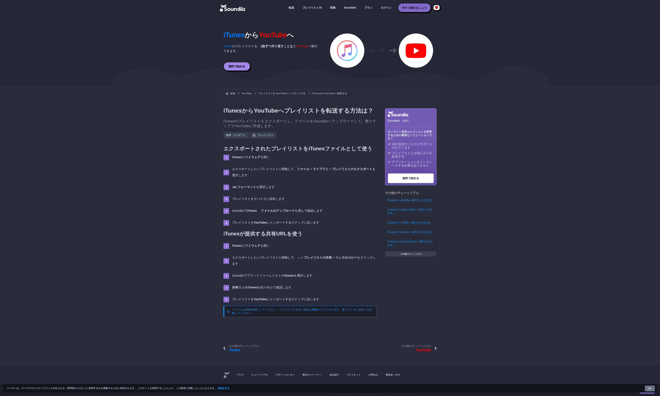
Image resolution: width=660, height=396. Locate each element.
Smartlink (350, 7)
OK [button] (649, 388)
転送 (291, 7)
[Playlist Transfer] (233, 7)
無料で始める (237, 66)
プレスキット (353, 374)
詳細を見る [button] (224, 388)
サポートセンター (285, 374)
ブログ (240, 374)
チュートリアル (259, 374)
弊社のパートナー (312, 374)
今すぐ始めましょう (414, 7)
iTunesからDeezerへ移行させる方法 (409, 232)
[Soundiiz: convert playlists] (226, 374)
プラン (368, 7)
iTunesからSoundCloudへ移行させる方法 (410, 243)
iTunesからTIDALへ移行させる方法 (409, 222)
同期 (333, 7)
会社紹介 (334, 374)
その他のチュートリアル (410, 254)
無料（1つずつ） (236, 135)
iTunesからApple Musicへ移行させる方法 (410, 211)
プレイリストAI (312, 7)
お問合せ (373, 374)
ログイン (386, 7)
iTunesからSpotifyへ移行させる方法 (409, 200)
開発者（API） (394, 374)
